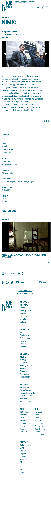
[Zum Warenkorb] (38, 7)
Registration (40, 429)
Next (46, 53)
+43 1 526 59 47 (25, 291)
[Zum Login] (43, 7)
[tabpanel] (25, 54)
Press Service (25, 390)
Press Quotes (25, 401)
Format (5, 196)
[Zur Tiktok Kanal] (12, 282)
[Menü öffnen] (47, 8)
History (23, 417)
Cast (4, 143)
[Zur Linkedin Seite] (7, 282)
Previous (5, 53)
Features (23, 308)
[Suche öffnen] (34, 7)
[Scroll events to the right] (48, 262)
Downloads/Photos (28, 396)
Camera (5, 170)
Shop (37, 409)
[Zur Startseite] (7, 6)
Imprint (23, 456)
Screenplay (7, 158)
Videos (23, 368)
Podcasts (24, 371)
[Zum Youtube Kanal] (17, 282)
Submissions (25, 445)
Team (22, 470)
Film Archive (25, 423)
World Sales (7, 187)
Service (24, 442)
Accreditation (25, 399)
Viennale (23, 415)
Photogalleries (26, 365)
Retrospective (25, 311)
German (45, 282)
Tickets (23, 341)
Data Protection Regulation (24, 451)
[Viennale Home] (7, 387)
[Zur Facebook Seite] (3, 282)
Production (6, 179)
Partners (23, 432)
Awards (23, 420)
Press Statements (27, 393)
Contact (23, 472)
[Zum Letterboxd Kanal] (22, 282)
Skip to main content (8, 1)
